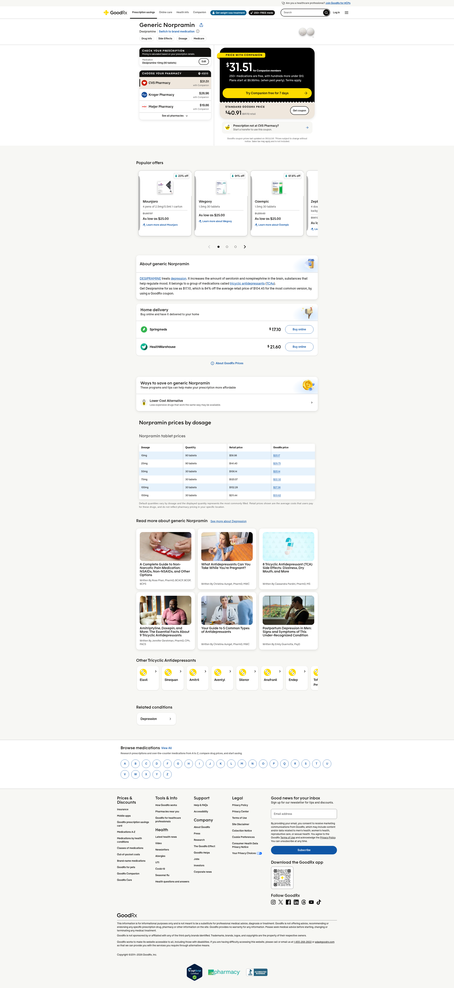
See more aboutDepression (229, 521)
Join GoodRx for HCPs (338, 3)
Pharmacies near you (167, 811)
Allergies (160, 856)
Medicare (199, 38)
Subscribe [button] (317, 851)
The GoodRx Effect (204, 846)
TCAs (270, 283)
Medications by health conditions (129, 840)
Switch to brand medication (177, 31)
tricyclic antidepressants (247, 283)
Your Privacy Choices (244, 853)
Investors (199, 865)
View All (166, 748)
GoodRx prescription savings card (133, 824)
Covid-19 (160, 868)
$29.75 (277, 463)
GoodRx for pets (126, 867)
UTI (157, 862)
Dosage (183, 38)
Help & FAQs (201, 805)
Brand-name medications (131, 860)
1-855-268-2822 (303, 941)
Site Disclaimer (240, 824)
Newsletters (162, 849)
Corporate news (203, 871)
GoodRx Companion (128, 873)
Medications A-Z (126, 831)
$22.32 (277, 479)
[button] (227, 13)
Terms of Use (239, 817)
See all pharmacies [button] (173, 115)
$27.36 (277, 487)
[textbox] (304, 814)
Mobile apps (124, 815)
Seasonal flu (162, 875)
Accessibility (201, 811)
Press (197, 833)
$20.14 (276, 471)
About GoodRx (202, 827)
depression (178, 278)
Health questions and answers (172, 881)
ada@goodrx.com (324, 941)
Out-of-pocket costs (128, 854)
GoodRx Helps (202, 852)
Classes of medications (130, 848)
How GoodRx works (166, 805)
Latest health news (166, 836)
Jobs (196, 859)
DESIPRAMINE (150, 278)
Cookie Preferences (243, 837)
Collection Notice (242, 830)
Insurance (122, 809)
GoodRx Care (124, 880)
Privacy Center (240, 811)
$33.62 (277, 495)
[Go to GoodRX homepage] (115, 12)
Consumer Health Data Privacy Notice (245, 845)
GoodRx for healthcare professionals (168, 819)
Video (158, 843)
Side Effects (165, 38)
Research (199, 839)
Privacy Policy (240, 805)
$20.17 (276, 455)
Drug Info (147, 38)
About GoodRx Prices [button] (229, 363)
